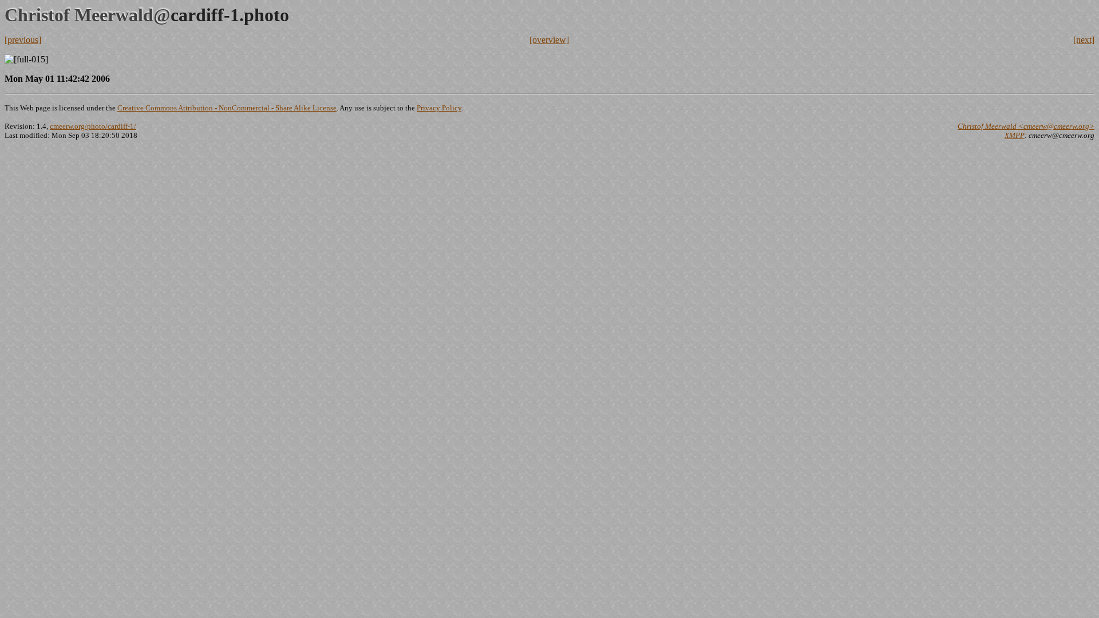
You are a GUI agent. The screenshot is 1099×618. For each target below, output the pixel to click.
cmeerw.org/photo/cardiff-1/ (93, 126)
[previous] (23, 40)
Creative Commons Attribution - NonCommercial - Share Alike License (227, 108)
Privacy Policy (439, 108)
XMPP (1015, 135)
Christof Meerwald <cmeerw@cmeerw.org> (1026, 126)
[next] (1083, 40)
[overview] (549, 40)
